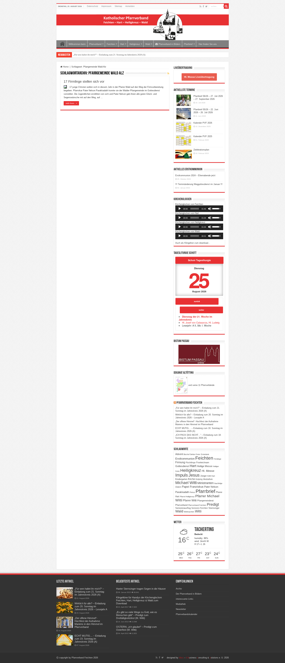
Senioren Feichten (199, 508)
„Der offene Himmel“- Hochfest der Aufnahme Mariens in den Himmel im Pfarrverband (89, 622)
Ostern (178, 487)
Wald (147, 44)
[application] (199, 208)
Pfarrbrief (188, 44)
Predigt (213, 504)
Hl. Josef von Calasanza (194, 322)
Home (62, 43)
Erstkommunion (185, 458)
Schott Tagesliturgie (199, 260)
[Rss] (200, 6)
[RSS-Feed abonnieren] (168, 73)
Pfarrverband (95, 44)
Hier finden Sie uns (207, 44)
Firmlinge (217, 459)
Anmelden (130, 6)
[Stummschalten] (209, 208)
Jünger (203, 476)
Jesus (194, 475)
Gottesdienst (182, 466)
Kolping (199, 479)
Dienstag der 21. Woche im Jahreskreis (195, 318)
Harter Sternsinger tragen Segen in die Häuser (141, 588)
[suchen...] (226, 6)
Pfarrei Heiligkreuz (187, 497)
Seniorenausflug (183, 508)
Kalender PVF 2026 (202, 123)
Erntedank (205, 454)
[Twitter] (206, 6)
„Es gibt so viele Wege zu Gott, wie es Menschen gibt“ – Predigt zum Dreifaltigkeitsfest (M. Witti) (136, 615)
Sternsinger (213, 508)
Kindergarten (181, 479)
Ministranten (205, 483)
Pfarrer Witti (190, 500)
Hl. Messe (208, 470)
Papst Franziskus (193, 486)
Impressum (106, 6)
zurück (197, 301)
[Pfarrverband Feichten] (142, 24)
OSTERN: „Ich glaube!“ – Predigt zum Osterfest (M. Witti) (136, 628)
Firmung (180, 462)
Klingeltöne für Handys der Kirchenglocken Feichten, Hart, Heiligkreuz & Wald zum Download (139, 600)
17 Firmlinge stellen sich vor (84, 81)
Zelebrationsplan (201, 149)
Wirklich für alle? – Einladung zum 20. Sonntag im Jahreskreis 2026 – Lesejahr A (91, 606)
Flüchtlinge (191, 462)
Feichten (111, 44)
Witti (198, 511)
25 (198, 280)
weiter (201, 309)
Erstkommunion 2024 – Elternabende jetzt (195, 175)
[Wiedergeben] (179, 208)
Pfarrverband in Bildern (169, 44)
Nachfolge (218, 483)
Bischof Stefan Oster (192, 454)
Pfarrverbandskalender (186, 614)
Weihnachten (189, 512)
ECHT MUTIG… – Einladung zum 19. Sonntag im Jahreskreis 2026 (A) (90, 638)
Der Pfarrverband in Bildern (189, 594)
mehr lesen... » (71, 103)
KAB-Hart (211, 476)
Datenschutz (92, 6)
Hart (122, 44)
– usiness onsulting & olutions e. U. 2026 (204, 657)
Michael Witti (186, 483)
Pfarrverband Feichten (189, 402)
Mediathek (208, 479)
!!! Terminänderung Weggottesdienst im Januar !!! (198, 184)
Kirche (191, 479)
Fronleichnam (202, 462)
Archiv (179, 588)
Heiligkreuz (134, 44)
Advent (179, 454)
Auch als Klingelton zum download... (192, 243)
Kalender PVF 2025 (202, 136)
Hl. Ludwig (214, 322)
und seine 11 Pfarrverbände (201, 385)
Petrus (192, 492)
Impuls (181, 475)
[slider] (194, 209)
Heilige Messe (204, 466)
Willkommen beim (77, 44)
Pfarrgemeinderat (205, 500)
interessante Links (184, 599)
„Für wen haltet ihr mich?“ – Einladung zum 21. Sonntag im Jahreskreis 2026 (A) (109, 54)
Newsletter (181, 609)
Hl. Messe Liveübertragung (199, 77)
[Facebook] (203, 6)
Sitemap (118, 6)
